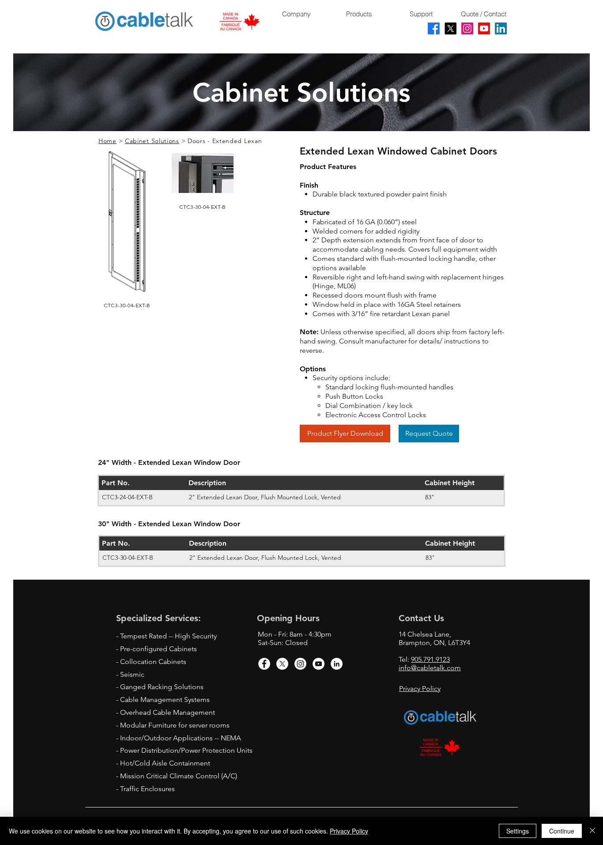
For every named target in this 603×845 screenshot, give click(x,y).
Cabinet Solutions (152, 141)
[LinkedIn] (501, 28)
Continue (561, 830)
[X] (450, 28)
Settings (517, 830)
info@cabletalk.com (430, 668)
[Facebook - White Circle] (264, 664)
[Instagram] (467, 28)
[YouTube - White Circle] (318, 664)
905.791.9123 (430, 659)
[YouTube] (484, 28)
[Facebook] (434, 28)
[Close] (592, 831)
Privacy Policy (349, 830)
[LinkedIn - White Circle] (337, 664)
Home (107, 141)
